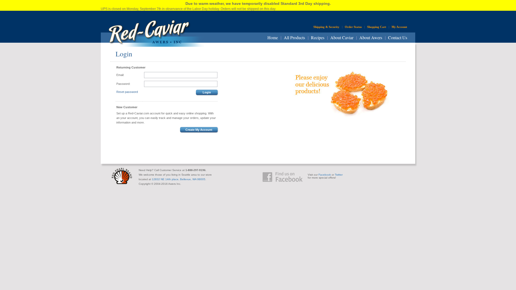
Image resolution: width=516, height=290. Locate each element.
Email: (120, 75)
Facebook (324, 174)
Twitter (339, 174)
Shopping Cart (376, 26)
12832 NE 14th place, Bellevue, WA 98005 (178, 179)
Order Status (353, 26)
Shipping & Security (326, 26)
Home (272, 37)
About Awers (370, 37)
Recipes (317, 37)
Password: (123, 83)
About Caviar (341, 37)
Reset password (127, 91)
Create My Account (198, 129)
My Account (399, 26)
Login (207, 92)
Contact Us (397, 37)
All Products (294, 37)
